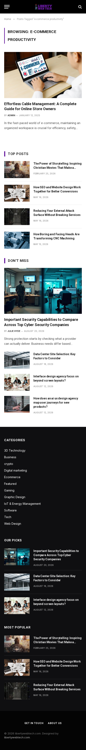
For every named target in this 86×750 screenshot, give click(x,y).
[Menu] (7, 6)
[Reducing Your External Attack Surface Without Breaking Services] (17, 216)
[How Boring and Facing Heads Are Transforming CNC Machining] (17, 240)
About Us (55, 723)
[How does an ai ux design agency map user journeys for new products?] (17, 404)
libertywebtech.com (17, 737)
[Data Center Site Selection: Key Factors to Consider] (17, 360)
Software (10, 510)
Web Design (12, 523)
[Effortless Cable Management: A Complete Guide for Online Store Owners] (43, 75)
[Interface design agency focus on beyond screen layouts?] (17, 382)
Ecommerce (12, 477)
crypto (8, 464)
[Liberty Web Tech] (43, 7)
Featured (10, 483)
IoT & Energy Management (22, 503)
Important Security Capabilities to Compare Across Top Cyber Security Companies (56, 555)
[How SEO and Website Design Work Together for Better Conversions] (17, 193)
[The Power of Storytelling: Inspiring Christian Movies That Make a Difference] (17, 169)
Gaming (9, 490)
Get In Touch (34, 723)
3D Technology (14, 450)
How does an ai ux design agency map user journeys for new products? (55, 402)
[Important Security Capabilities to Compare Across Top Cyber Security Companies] (43, 291)
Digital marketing (15, 470)
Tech (7, 517)
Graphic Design (14, 497)
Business (10, 457)
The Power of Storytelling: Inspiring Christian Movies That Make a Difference (57, 168)
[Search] (79, 6)
